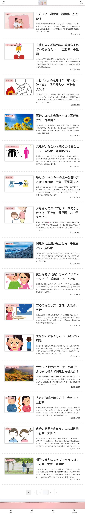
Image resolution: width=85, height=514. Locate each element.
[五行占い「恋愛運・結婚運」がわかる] (52, 404)
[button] (78, 302)
